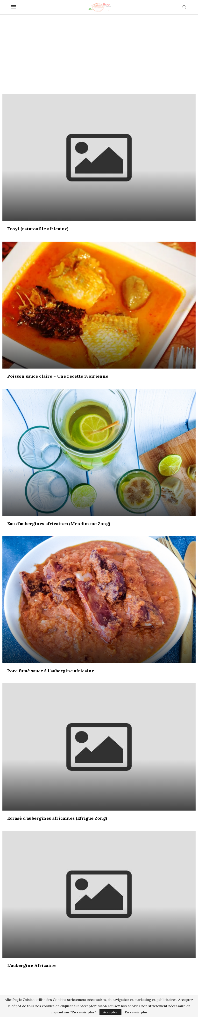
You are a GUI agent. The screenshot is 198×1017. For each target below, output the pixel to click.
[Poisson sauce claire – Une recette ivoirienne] (99, 305)
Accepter (110, 1012)
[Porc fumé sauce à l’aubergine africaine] (99, 599)
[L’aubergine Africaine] (99, 894)
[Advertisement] (99, 53)
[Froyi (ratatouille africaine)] (99, 157)
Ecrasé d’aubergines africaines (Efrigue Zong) (57, 818)
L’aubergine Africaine (31, 965)
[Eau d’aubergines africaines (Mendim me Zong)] (99, 452)
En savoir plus (136, 1012)
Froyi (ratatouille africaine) (37, 228)
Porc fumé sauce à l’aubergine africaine (50, 671)
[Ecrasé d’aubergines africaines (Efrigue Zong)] (99, 746)
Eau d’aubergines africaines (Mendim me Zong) (58, 523)
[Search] (184, 7)
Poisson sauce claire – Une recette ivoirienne (57, 376)
